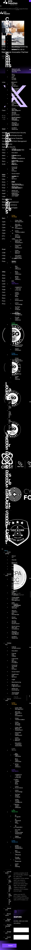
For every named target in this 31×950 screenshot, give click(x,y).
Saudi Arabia (10, 414)
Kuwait (10, 407)
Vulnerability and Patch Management (14, 141)
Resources (13, 8)
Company (8, 26)
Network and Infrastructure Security (14, 132)
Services (8, 206)
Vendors (2, 8)
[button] (7, 549)
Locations (8, 391)
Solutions (8, 59)
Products (7, 8)
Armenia (10, 428)
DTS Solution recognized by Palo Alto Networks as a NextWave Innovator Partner (15, 49)
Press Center (17, 8)
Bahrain (10, 421)
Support (21, 8)
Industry (8, 139)
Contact (26, 8)
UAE (10, 402)
